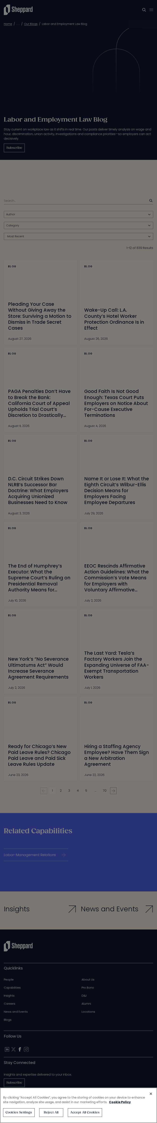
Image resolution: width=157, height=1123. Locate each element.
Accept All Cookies (85, 1112)
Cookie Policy (120, 1102)
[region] (78, 1105)
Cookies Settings (19, 1112)
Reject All (51, 1112)
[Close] (151, 1094)
